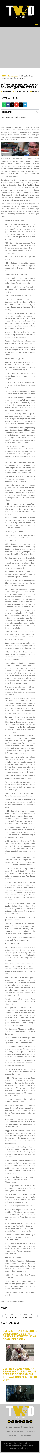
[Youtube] (23, 1421)
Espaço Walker (28, 1427)
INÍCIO (4, 76)
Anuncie (30, 1431)
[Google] (30, 1421)
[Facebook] (9, 1421)
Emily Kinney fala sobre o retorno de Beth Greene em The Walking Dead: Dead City (20, 1335)
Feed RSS (12, 1435)
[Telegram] (27, 1421)
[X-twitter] (12, 1421)
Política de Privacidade (15, 1431)
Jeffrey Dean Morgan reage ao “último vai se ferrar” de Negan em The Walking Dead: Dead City (20, 1374)
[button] (4, 104)
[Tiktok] (20, 1421)
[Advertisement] (20, 47)
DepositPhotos (25, 1435)
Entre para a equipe (13, 1427)
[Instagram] (16, 1421)
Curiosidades (13, 76)
